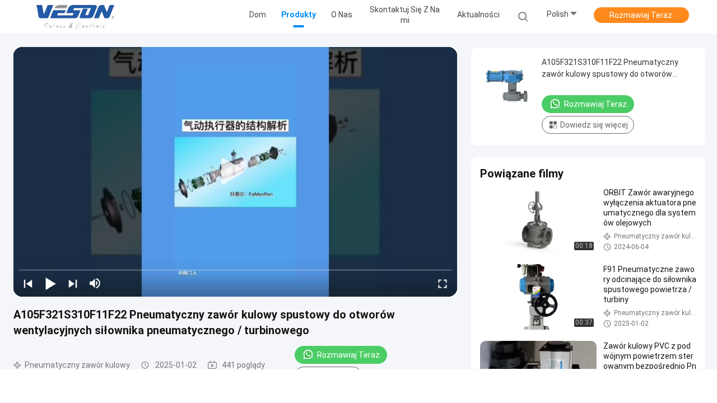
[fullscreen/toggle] (442, 283)
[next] (73, 283)
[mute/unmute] (95, 283)
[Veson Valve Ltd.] (77, 16)
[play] (235, 172)
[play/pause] (50, 283)
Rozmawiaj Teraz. (641, 15)
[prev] (28, 283)
